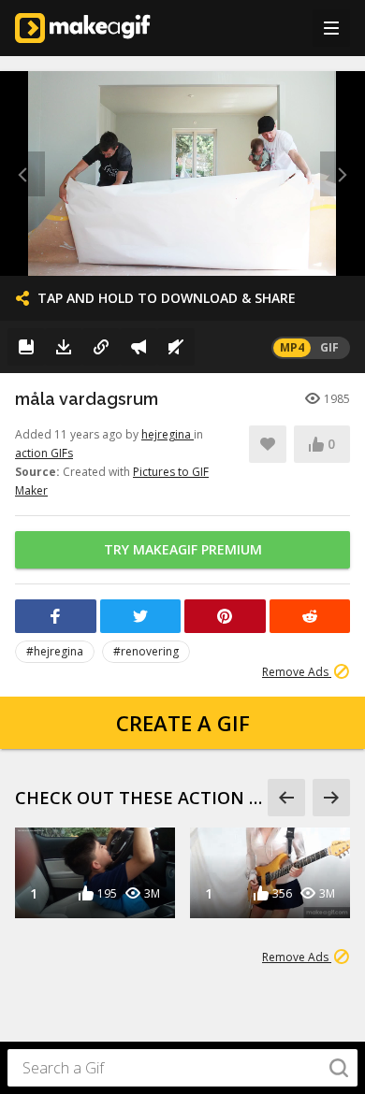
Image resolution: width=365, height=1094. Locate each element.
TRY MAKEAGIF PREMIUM (183, 549)
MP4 (292, 347)
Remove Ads (296, 672)
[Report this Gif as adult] (138, 347)
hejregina (167, 434)
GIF (329, 347)
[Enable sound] (176, 347)
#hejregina (54, 651)
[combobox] (182, 1068)
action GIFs (44, 453)
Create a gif (183, 723)
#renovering (146, 651)
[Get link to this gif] (101, 347)
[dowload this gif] (63, 347)
